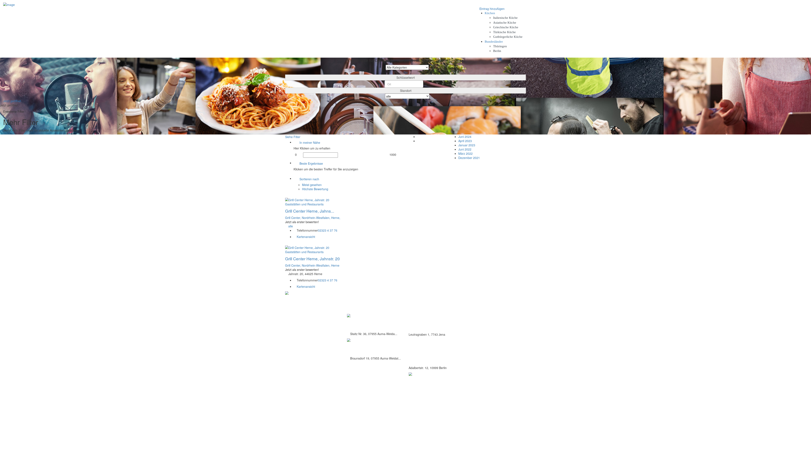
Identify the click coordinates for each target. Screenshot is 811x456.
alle (290, 226)
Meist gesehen (312, 185)
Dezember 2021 (469, 158)
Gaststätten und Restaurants (304, 204)
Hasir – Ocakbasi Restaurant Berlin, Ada (435, 358)
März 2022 (465, 153)
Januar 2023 (466, 145)
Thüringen (500, 46)
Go (406, 72)
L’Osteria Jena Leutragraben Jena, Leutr (434, 325)
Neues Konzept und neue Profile (502, 317)
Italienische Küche (505, 17)
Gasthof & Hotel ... (363, 347)
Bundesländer (494, 41)
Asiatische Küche (504, 22)
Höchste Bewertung (315, 189)
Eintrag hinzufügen (492, 9)
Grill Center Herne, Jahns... (309, 211)
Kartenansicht (305, 237)
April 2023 (465, 141)
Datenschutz (490, 307)
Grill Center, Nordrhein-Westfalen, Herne (312, 265)
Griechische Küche (505, 27)
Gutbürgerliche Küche (508, 36)
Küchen (490, 13)
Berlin (497, 51)
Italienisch (415, 316)
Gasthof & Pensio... (364, 323)
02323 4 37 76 (327, 230)
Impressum (489, 312)
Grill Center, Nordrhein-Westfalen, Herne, (312, 218)
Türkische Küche (504, 32)
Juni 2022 (464, 149)
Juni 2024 (464, 136)
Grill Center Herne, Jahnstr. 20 (312, 258)
